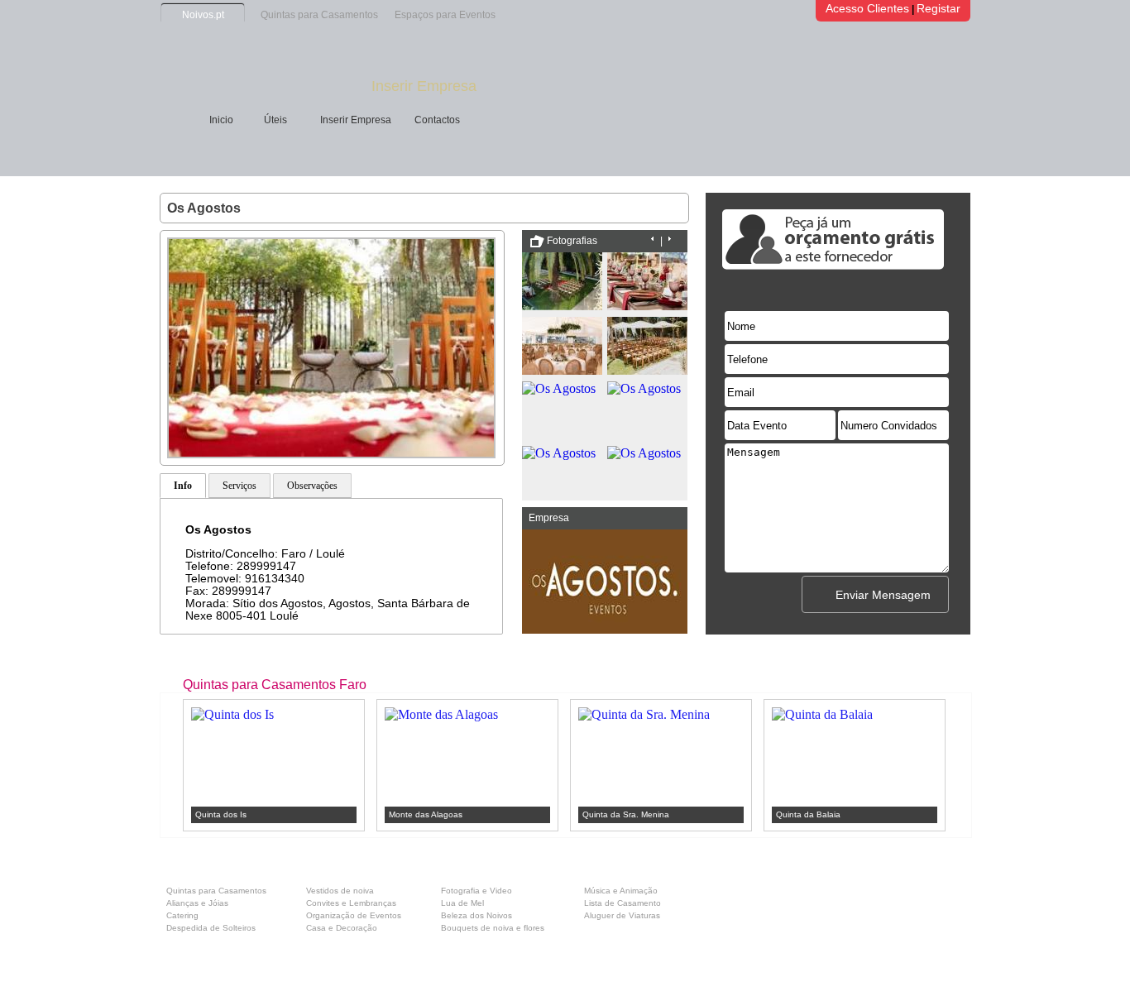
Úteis (275, 120)
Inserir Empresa (423, 86)
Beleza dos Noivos (476, 915)
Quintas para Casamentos (319, 15)
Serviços (239, 485)
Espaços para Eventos (445, 15)
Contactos (437, 120)
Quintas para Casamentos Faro (274, 685)
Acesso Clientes (867, 8)
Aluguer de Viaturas (622, 915)
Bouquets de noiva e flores (492, 927)
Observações (312, 485)
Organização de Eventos (353, 915)
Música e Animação (621, 890)
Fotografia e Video (476, 890)
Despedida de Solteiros (211, 927)
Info (183, 485)
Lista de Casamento (622, 903)
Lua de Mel (462, 903)
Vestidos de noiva (340, 890)
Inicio (221, 120)
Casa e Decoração (341, 927)
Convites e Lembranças (351, 903)
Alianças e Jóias (197, 903)
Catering (182, 915)
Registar (938, 8)
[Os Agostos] (331, 454)
